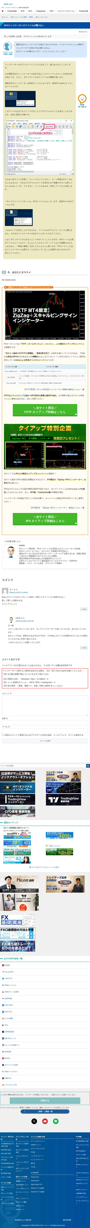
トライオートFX (11, 1085)
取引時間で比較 (6, 1173)
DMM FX (8, 1078)
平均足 (33, 1152)
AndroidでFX (35, 1181)
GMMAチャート (36, 1145)
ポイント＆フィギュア (38, 1148)
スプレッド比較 (6, 1177)
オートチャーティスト (22, 1193)
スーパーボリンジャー (38, 1141)
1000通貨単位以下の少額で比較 (7, 1145)
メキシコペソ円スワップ (22, 1163)
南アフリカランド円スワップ (22, 1170)
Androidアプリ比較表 (37, 1192)
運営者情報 (67, 1220)
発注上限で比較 (6, 1153)
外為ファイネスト (11, 1071)
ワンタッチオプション (82, 1202)
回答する (45, 1100)
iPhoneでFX (35, 1177)
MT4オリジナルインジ (82, 1166)
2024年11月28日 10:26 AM (25, 621)
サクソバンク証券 (11, 1065)
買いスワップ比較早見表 (22, 1145)
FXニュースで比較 (7, 1193)
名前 (5, 718)
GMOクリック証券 (12, 992)
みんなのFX (9, 972)
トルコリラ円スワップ (22, 1157)
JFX (6, 1025)
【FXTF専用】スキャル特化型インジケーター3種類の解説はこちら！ (53, 389)
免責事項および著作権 (23, 1220)
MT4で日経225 (80, 1151)
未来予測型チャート (22, 1185)
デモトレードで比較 (7, 1203)
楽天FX (7, 1058)
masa (22, 545)
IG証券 (7, 965)
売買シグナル (20, 1206)
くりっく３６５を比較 (7, 1198)
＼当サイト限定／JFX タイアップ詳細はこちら (45, 518)
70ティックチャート (22, 1198)
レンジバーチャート (37, 1159)
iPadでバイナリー (81, 1190)
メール (6, 727)
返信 (84, 609)
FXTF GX (8, 1012)
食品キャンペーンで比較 (7, 1188)
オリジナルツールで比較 (82, 1146)
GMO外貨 (8, 998)
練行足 (33, 1163)
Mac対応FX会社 (6, 1150)
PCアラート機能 (21, 1202)
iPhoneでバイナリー (82, 1180)
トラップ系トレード (22, 1188)
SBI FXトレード (10, 1038)
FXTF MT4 (9, 1005)
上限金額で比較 (81, 1193)
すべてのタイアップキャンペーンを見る (45, 867)
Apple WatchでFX (36, 1184)
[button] (88, 766)
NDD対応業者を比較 (7, 1163)
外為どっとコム (10, 985)
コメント (7, 693)
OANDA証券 (9, 1032)
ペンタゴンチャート (37, 1156)
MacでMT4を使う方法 (82, 1160)
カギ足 (33, 1167)
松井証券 (8, 1052)
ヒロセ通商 (9, 1018)
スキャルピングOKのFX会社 (7, 1158)
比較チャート (20, 1209)
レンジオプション (81, 1197)
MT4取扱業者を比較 (82, 1141)
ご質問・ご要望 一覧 (45, 1111)
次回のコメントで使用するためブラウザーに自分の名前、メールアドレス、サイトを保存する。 (44, 735)
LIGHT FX (8, 978)
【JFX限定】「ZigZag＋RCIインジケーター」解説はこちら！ (56, 508)
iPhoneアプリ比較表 (37, 1188)
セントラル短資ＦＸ (12, 1045)
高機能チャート (21, 1181)
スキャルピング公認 (19, 395)
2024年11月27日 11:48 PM (18, 592)
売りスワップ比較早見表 (22, 1151)
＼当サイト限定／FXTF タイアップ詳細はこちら (45, 409)
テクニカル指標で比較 (7, 1168)
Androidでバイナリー (82, 1185)
